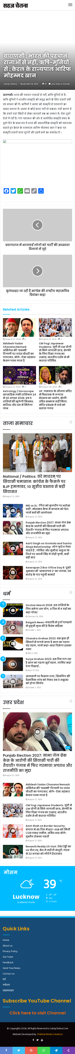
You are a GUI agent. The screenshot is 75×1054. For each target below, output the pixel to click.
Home (6, 940)
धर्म (4, 979)
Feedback (8, 963)
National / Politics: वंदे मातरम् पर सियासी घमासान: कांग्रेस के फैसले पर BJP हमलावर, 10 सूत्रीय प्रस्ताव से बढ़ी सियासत (34, 484)
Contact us (8, 974)
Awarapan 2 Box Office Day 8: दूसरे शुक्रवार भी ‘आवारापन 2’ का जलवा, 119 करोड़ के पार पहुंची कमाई (48, 571)
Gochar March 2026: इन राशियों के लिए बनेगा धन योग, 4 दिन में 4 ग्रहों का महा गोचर (48, 608)
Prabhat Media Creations (50, 1034)
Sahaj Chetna (10, 84)
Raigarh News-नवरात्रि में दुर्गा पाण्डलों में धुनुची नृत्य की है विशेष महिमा (49, 624)
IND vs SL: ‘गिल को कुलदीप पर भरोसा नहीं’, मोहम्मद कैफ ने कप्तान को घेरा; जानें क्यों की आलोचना (48, 509)
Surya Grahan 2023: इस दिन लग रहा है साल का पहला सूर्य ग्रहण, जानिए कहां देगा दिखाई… (48, 662)
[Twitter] (37, 1040)
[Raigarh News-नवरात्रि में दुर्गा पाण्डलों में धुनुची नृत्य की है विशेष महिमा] (13, 627)
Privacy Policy (10, 951)
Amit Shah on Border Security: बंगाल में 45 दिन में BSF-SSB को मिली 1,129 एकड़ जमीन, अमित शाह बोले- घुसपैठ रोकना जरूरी (48, 831)
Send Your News (11, 968)
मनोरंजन (6, 985)
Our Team (8, 957)
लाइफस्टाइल (8, 991)
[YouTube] (42, 1040)
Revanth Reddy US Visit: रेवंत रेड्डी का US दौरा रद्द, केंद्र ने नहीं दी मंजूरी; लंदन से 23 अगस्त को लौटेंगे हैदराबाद (48, 850)
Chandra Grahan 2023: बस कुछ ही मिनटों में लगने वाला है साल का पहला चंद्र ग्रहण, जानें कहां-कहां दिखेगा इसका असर (49, 644)
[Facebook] (33, 1040)
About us (7, 946)
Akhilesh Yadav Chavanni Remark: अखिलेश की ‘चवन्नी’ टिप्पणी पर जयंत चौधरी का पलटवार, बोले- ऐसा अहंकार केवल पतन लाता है (19, 352)
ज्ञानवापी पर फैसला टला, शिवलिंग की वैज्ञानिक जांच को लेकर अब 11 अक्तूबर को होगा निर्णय (48, 679)
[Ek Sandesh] (15, 5)
